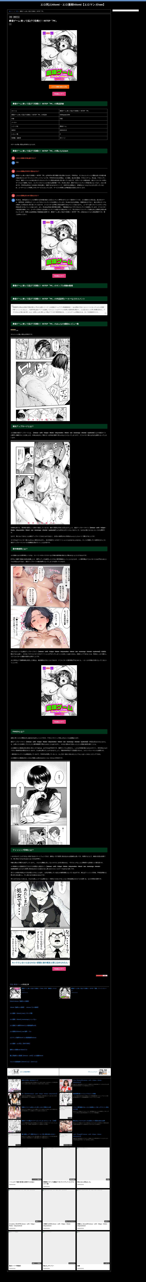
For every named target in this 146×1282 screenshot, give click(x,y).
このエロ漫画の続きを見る (59, 87)
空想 (11, 16)
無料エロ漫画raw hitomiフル (18, 1049)
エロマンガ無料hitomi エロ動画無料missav (23, 1037)
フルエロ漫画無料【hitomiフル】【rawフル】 (24, 1061)
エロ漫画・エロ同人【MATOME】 (20, 1043)
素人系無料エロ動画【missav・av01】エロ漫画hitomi (26, 1055)
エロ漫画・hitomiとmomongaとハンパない (23, 1019)
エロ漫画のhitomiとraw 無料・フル (20, 1031)
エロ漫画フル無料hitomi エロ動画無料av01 (23, 1025)
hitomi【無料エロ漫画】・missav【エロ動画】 (24, 1007)
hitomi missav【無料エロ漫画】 (20, 1001)
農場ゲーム (16, 16)
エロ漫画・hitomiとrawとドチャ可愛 (21, 1013)
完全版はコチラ (59, 94)
